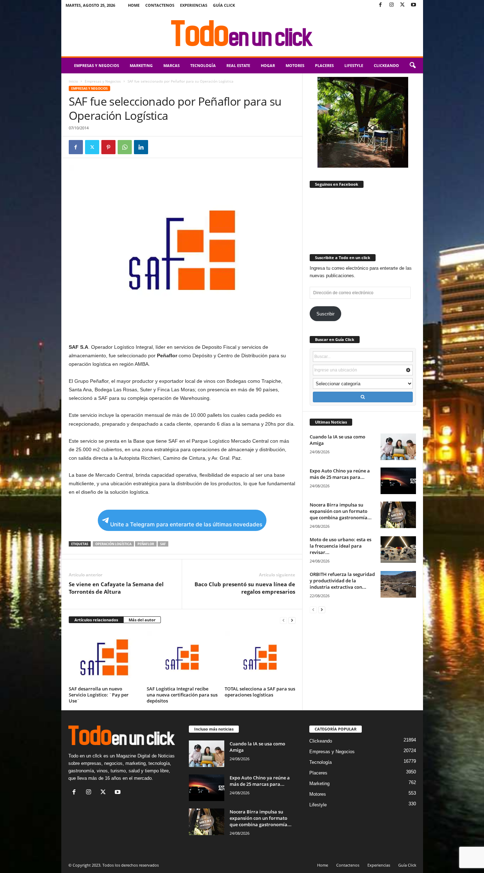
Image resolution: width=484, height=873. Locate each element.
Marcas (171, 65)
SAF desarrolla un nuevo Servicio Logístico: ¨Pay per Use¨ (99, 694)
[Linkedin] (141, 147)
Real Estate (238, 65)
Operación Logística (113, 544)
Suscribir (325, 314)
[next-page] (292, 620)
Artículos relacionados (96, 619)
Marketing (141, 65)
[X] (402, 5)
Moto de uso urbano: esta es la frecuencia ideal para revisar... (340, 545)
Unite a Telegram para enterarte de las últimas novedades (186, 524)
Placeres (324, 65)
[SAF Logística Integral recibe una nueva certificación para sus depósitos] (182, 657)
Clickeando (386, 65)
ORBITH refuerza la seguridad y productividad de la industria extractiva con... (342, 580)
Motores (295, 65)
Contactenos (159, 5)
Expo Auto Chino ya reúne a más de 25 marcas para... (340, 474)
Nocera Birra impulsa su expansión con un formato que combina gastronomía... (341, 511)
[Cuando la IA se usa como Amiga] (398, 446)
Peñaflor (145, 544)
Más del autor (142, 619)
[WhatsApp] (125, 147)
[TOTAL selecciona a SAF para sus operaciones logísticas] (260, 657)
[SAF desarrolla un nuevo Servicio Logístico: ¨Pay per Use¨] (104, 657)
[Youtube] (413, 5)
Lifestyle (353, 65)
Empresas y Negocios (96, 65)
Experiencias (193, 5)
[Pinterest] (108, 147)
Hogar (268, 65)
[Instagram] (391, 5)
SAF (163, 544)
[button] (412, 65)
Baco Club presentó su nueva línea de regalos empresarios (245, 588)
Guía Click (224, 5)
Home (134, 5)
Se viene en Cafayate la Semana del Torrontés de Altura (116, 588)
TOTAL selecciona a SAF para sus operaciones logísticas (260, 691)
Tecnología (203, 65)
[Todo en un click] (242, 33)
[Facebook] (380, 5)
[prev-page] (283, 620)
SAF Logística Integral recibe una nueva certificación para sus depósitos (182, 694)
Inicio (73, 81)
